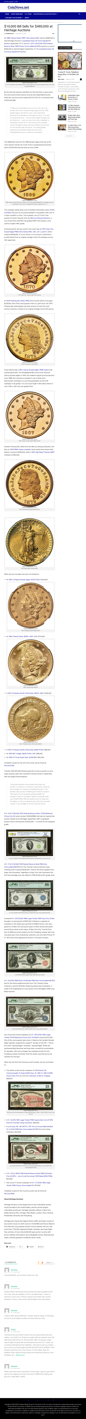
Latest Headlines (17, 14)
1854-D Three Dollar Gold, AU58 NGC (23, 757)
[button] (79, 14)
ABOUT (27, 18)
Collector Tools (42, 1400)
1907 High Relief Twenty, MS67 (43, 452)
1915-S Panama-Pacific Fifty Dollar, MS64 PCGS (25, 750)
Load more (69, 136)
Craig (13, 1330)
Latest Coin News (65, 48)
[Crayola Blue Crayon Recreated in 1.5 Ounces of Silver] (62, 97)
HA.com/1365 (9, 766)
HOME (7, 14)
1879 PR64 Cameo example (20, 449)
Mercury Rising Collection (40, 218)
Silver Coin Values (59, 1400)
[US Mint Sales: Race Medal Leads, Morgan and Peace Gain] (62, 117)
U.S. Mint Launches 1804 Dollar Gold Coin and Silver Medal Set (74, 107)
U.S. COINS (28, 14)
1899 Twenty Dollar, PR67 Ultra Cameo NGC (23, 38)
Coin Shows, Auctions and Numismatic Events (17, 22)
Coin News (24, 1400)
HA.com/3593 (9, 1194)
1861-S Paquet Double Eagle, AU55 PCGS (24, 580)
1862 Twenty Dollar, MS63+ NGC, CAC (23, 636)
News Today (32, 1400)
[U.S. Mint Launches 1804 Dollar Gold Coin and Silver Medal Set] (62, 107)
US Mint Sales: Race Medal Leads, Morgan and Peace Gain (74, 117)
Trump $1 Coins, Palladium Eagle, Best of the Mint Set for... (68, 74)
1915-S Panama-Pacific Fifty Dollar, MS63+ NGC (26, 693)
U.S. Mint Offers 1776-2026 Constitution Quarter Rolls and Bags (75, 127)
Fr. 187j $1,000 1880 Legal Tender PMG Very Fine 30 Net (33, 918)
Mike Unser (61, 79)
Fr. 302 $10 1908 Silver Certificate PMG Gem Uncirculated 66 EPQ (30, 981)
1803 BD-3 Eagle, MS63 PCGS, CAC (22, 754)
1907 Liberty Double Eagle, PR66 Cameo (34, 370)
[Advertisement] (57, 7)
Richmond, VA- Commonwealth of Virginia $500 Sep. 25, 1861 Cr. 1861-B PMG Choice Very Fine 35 (29, 1073)
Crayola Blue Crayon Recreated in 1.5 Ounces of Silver (74, 97)
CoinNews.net (10, 33)
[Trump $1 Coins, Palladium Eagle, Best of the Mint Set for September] (70, 61)
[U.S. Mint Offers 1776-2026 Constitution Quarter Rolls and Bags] (62, 127)
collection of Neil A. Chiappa (39, 1076)
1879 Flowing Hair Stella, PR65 (18, 301)
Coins (50, 1400)
